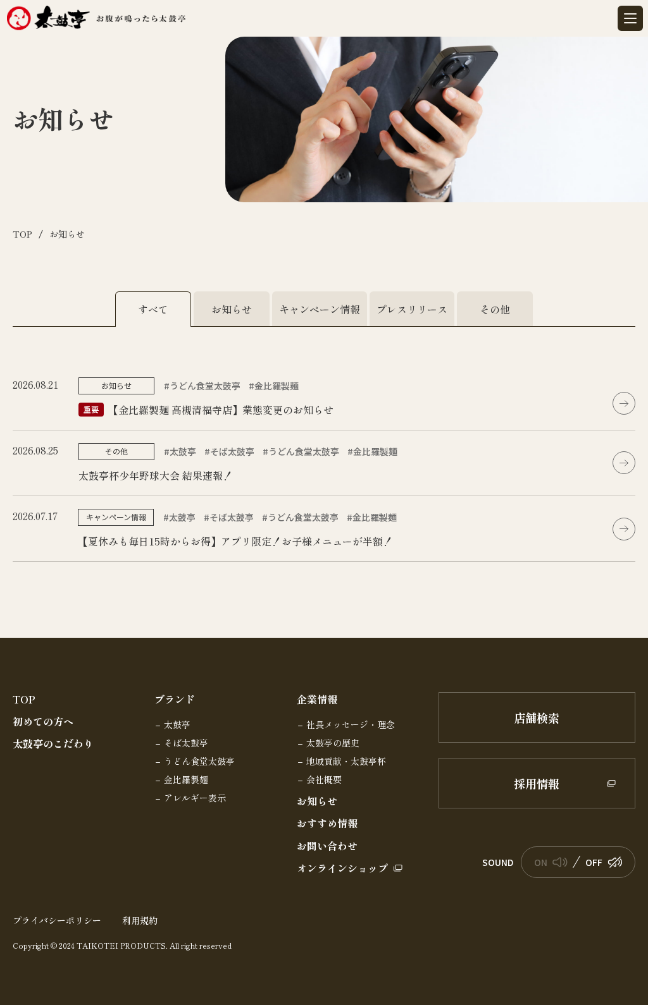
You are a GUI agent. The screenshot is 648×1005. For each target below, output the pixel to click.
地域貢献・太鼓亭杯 (346, 761)
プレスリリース (412, 309)
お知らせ (231, 309)
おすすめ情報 (327, 823)
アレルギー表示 (195, 798)
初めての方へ (43, 721)
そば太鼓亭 (186, 743)
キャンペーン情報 (319, 309)
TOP (24, 699)
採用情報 (536, 783)
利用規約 (140, 920)
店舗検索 (536, 717)
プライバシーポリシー (57, 920)
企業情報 (317, 699)
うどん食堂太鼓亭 (199, 761)
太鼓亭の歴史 (332, 743)
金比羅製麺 (186, 780)
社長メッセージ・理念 (350, 725)
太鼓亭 (177, 725)
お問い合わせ (327, 846)
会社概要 (324, 780)
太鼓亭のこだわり (53, 743)
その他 (495, 309)
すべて (153, 309)
